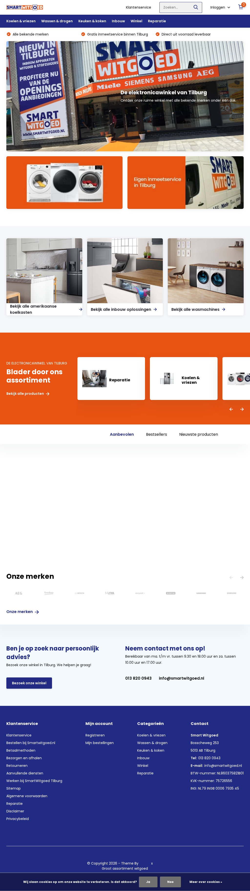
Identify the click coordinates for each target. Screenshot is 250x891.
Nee (170, 882)
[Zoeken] (196, 7)
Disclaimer (15, 811)
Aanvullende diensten (24, 773)
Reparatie (157, 21)
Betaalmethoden (20, 750)
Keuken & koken (92, 21)
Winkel (136, 21)
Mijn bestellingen (99, 742)
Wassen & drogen (57, 21)
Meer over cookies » (205, 882)
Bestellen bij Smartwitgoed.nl (30, 742)
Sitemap (13, 788)
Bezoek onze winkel (29, 683)
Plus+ (158, 863)
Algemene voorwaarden (26, 796)
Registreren (95, 735)
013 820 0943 (138, 678)
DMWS (144, 863)
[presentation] (231, 409)
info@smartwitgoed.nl (181, 678)
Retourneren (17, 765)
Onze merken (20, 611)
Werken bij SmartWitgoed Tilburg (34, 780)
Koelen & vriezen (21, 21)
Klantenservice (138, 7)
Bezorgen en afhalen (24, 758)
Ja (148, 882)
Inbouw (118, 21)
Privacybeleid (17, 818)
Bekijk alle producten (25, 394)
